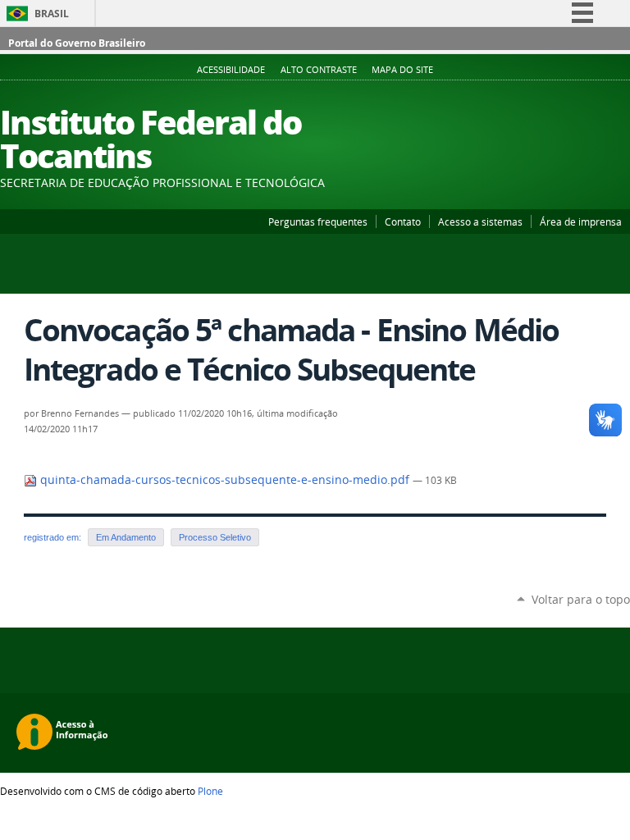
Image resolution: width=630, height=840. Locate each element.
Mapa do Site (402, 69)
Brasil (51, 14)
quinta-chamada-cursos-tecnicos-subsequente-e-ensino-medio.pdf (225, 479)
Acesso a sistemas (480, 221)
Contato (403, 221)
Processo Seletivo (215, 537)
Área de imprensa (581, 221)
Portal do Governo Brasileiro (76, 43)
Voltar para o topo (581, 599)
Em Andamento (126, 537)
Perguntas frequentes (318, 221)
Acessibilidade (231, 69)
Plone (210, 790)
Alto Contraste (319, 69)
